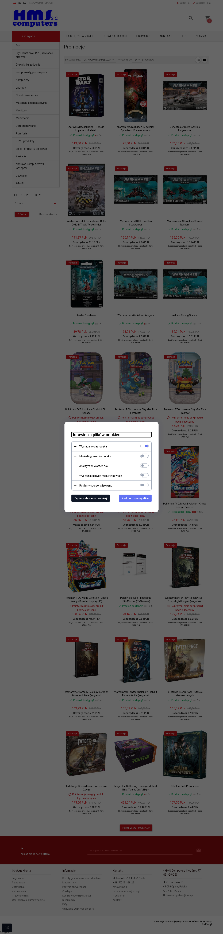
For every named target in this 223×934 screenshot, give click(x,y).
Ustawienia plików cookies (95, 434)
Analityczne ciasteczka (93, 466)
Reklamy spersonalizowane (95, 485)
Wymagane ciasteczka (93, 446)
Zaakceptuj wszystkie (135, 498)
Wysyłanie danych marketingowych (100, 475)
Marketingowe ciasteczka (95, 456)
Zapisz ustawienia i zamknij (90, 498)
